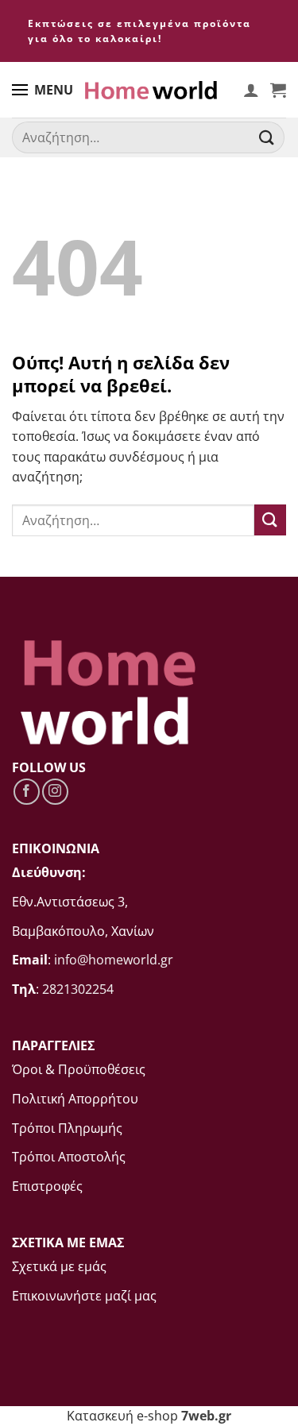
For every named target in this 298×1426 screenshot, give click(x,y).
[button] (278, 89)
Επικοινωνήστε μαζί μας (84, 1295)
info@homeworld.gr (113, 959)
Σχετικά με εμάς (59, 1266)
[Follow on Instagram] (55, 792)
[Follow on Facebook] (27, 792)
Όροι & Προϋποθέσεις (78, 1069)
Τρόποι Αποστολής (69, 1156)
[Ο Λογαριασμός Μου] (251, 89)
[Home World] (151, 90)
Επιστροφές (47, 1186)
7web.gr (206, 1415)
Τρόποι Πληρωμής (67, 1128)
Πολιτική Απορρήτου (75, 1098)
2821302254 (78, 989)
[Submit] (267, 137)
